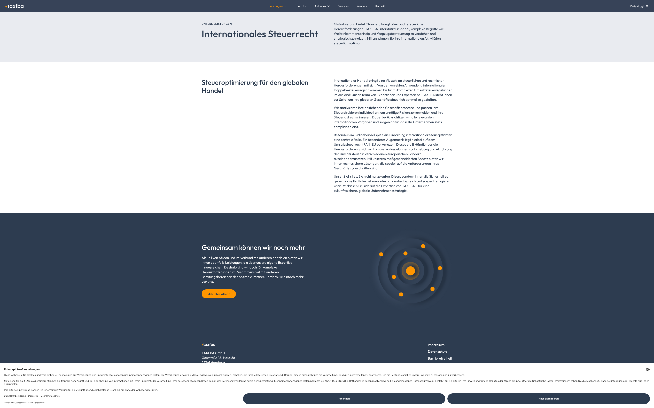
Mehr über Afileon (218, 294)
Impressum (436, 345)
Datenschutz (437, 351)
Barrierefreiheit (440, 358)
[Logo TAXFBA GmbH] (14, 6)
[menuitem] (277, 6)
